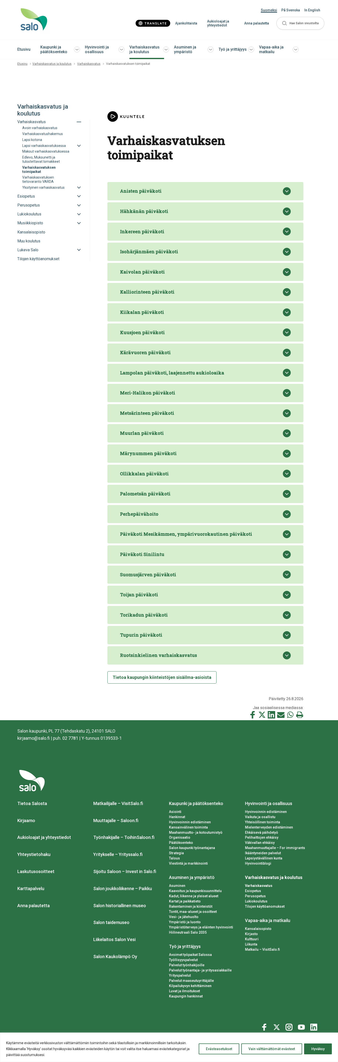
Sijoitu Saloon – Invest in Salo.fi (124, 871)
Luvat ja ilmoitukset (184, 991)
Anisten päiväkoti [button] (141, 191)
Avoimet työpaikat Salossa (190, 955)
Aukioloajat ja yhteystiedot (218, 23)
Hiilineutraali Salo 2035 (188, 932)
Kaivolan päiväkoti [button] (142, 272)
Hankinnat (177, 817)
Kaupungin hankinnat (186, 996)
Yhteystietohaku (33, 854)
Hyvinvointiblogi (258, 863)
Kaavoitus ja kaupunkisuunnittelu (195, 891)
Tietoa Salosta (32, 803)
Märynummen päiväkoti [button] (148, 453)
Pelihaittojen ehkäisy (261, 837)
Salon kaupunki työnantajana (192, 848)
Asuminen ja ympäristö (185, 49)
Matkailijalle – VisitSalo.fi (118, 803)
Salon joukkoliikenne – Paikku (122, 888)
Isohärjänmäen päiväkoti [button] (149, 251)
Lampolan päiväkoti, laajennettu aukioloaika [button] (172, 373)
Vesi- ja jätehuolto (183, 917)
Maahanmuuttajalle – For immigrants (275, 848)
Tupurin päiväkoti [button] (141, 635)
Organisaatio (179, 837)
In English (312, 10)
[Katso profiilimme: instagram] (290, 1026)
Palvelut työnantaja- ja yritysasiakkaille (200, 970)
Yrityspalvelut (180, 975)
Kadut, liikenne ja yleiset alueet (193, 896)
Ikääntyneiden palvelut (263, 853)
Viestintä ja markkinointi (188, 863)
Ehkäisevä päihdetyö (261, 832)
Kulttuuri (252, 939)
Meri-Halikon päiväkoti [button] (147, 393)
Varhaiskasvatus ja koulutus (144, 49)
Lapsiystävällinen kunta (263, 858)
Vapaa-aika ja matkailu (271, 49)
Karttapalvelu (30, 888)
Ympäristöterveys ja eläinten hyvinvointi (201, 927)
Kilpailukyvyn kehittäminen (190, 986)
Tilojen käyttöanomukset (265, 906)
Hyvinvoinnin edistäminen (190, 822)
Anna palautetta (256, 23)
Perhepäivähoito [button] (139, 514)
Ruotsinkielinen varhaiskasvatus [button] (158, 655)
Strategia (176, 853)
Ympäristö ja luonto (185, 922)
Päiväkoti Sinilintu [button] (142, 554)
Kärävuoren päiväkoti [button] (145, 352)
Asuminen (177, 886)
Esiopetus (253, 891)
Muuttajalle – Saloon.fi (115, 820)
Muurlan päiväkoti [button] (142, 433)
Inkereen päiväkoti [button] (142, 231)
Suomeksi (269, 10)
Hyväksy (318, 1049)
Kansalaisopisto (258, 929)
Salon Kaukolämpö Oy (115, 956)
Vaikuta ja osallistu (260, 817)
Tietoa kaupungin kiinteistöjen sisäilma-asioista (162, 677)
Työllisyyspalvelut (183, 960)
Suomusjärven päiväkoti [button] (148, 574)
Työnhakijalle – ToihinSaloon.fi (123, 837)
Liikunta (251, 944)
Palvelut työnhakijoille (186, 965)
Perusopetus (255, 896)
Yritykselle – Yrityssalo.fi (118, 854)
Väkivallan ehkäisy (260, 843)
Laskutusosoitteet (35, 871)
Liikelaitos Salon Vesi (114, 939)
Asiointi (175, 812)
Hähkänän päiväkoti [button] (144, 211)
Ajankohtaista (186, 23)
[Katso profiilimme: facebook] (265, 1026)
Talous (174, 858)
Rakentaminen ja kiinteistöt (190, 906)
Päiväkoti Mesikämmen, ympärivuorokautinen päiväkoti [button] (186, 534)
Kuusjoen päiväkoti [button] (142, 332)
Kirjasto (251, 934)
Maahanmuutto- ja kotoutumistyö (195, 832)
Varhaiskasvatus (88, 64)
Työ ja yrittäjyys (232, 49)
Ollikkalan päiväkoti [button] (144, 474)
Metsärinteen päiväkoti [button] (147, 413)
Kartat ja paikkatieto (185, 901)
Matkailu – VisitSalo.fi (262, 949)
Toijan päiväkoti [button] (139, 595)
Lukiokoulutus (256, 901)
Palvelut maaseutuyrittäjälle (191, 981)
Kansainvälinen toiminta (188, 827)
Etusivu (23, 49)
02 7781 (70, 738)
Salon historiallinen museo (119, 905)
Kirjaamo (26, 820)
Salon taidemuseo (111, 922)
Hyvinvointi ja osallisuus (97, 49)
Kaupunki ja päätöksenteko (53, 49)
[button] (300, 23)
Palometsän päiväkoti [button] (145, 494)
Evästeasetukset (219, 1049)
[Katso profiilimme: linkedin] (314, 1026)
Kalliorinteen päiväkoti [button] (147, 292)
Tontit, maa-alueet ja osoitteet (193, 912)
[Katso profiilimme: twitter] (277, 1026)
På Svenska (290, 10)
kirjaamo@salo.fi (33, 738)
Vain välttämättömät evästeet (271, 1049)
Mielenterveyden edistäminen (269, 827)
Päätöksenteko (181, 843)
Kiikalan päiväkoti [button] (142, 312)
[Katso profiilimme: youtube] (302, 1026)
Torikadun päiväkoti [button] (144, 615)
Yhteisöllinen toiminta (262, 822)
